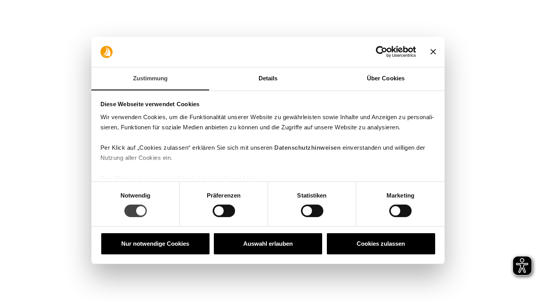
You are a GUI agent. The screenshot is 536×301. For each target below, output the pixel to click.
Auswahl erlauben (268, 243)
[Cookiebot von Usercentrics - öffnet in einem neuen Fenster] (381, 52)
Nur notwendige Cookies (155, 243)
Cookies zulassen (381, 243)
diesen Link (239, 178)
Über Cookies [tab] (386, 78)
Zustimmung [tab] (150, 78)
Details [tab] (268, 78)
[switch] (224, 211)
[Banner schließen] (433, 51)
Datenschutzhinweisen (307, 147)
